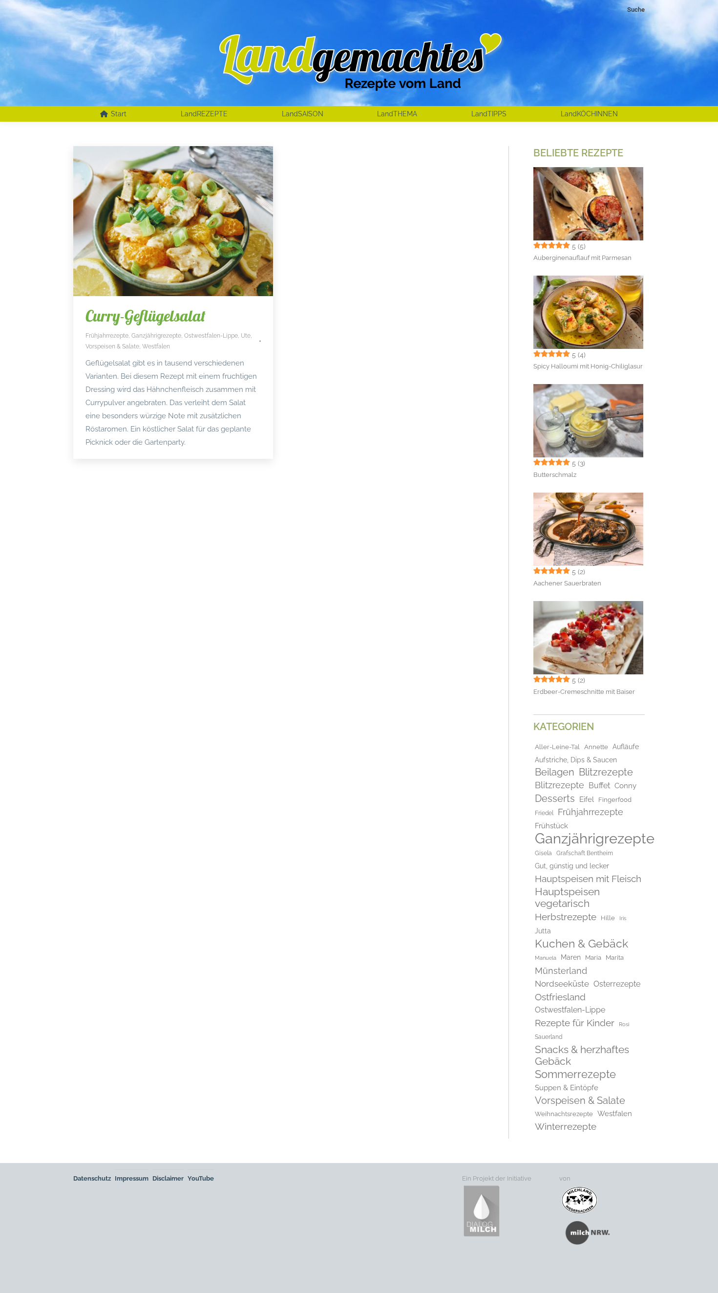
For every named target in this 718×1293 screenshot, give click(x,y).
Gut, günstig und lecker (572, 866)
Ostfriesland (560, 996)
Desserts (555, 798)
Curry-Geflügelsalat (145, 315)
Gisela (543, 853)
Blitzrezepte (606, 772)
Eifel (586, 799)
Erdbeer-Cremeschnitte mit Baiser (584, 691)
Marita (615, 957)
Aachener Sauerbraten (567, 583)
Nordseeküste (562, 984)
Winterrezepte (565, 1126)
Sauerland (548, 1037)
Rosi (624, 1024)
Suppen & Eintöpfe (566, 1087)
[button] (21, 1271)
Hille (608, 918)
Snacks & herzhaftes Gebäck (582, 1055)
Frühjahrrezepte (106, 335)
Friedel (544, 813)
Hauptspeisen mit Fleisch (588, 878)
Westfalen (156, 346)
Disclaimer (168, 1178)
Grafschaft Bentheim (584, 853)
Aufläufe (625, 747)
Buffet (599, 785)
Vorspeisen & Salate (112, 346)
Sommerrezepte (575, 1074)
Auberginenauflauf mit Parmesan (582, 257)
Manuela (545, 958)
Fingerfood (615, 799)
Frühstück (551, 825)
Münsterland (561, 971)
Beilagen (554, 772)
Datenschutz (92, 1178)
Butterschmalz (554, 474)
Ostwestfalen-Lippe (211, 335)
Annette (596, 747)
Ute (246, 335)
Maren (571, 957)
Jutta (543, 931)
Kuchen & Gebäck (581, 943)
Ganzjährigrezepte (156, 335)
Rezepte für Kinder (574, 1022)
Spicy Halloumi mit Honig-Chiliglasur (588, 366)
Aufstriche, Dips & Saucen (576, 760)
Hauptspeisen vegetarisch (567, 897)
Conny (625, 785)
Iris (622, 918)
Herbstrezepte (565, 916)
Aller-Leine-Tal (557, 747)
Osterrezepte (616, 984)
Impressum (131, 1178)
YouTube (201, 1178)
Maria (593, 957)
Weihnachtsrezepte (564, 1114)
